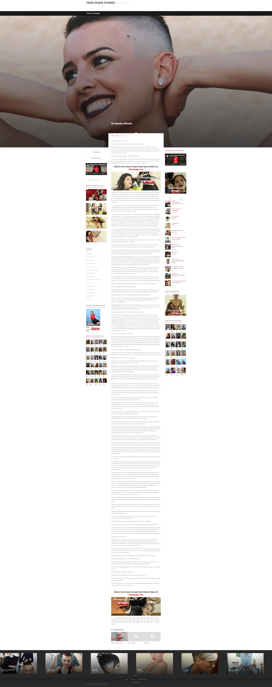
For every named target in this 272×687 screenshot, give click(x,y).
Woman (157, 621)
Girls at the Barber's (91, 263)
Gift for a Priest (131, 643)
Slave (142, 621)
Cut (147, 617)
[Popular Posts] (181, 199)
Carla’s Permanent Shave (177, 203)
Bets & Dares (90, 253)
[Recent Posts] (170, 199)
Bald (118, 617)
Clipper (138, 617)
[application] (96, 169)
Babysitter (174, 217)
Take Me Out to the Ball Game (178, 275)
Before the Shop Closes (177, 282)
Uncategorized (90, 296)
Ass (115, 617)
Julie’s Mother (175, 210)
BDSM (122, 617)
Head (133, 619)
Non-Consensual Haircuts (93, 269)
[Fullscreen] (105, 173)
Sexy (130, 621)
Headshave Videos (142, 679)
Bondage (126, 617)
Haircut (129, 619)
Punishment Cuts (91, 273)
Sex (127, 621)
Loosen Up (174, 232)
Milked (116, 621)
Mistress (120, 621)
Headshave (137, 619)
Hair (126, 619)
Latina (152, 619)
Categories (132, 679)
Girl (123, 619)
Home (126, 679)
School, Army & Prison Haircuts (94, 279)
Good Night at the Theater (177, 268)
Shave (133, 621)
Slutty (148, 621)
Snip (151, 621)
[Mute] (103, 173)
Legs (156, 619)
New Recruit (147, 643)
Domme (156, 617)
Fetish (117, 619)
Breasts (134, 617)
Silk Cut (173, 224)
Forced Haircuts (90, 260)
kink (144, 619)
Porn (124, 621)
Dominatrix (152, 617)
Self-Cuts (89, 283)
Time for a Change (93, 13)
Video (88, 299)
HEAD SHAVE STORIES (100, 2)
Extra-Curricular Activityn (117, 643)
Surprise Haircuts (91, 289)
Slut (145, 621)
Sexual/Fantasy (90, 286)
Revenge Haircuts (91, 276)
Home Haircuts (90, 266)
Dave (117, 135)
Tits (154, 621)
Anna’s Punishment (176, 239)
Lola (158, 619)
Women (113, 623)
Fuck (120, 619)
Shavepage (138, 621)
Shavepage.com (136, 169)
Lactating (148, 619)
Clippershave (143, 617)
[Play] (87, 173)
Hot (141, 619)
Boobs (130, 617)
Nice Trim (174, 253)
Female (113, 619)
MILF (113, 621)
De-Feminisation (90, 256)
